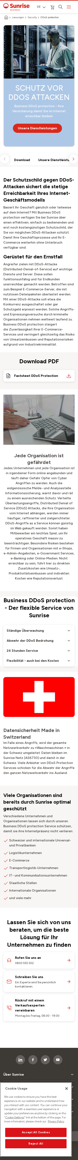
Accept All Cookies (36, 1132)
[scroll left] (4, 159)
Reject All (35, 1143)
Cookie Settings (14, 1117)
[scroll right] (73, 159)
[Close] (66, 1088)
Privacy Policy (56, 1121)
